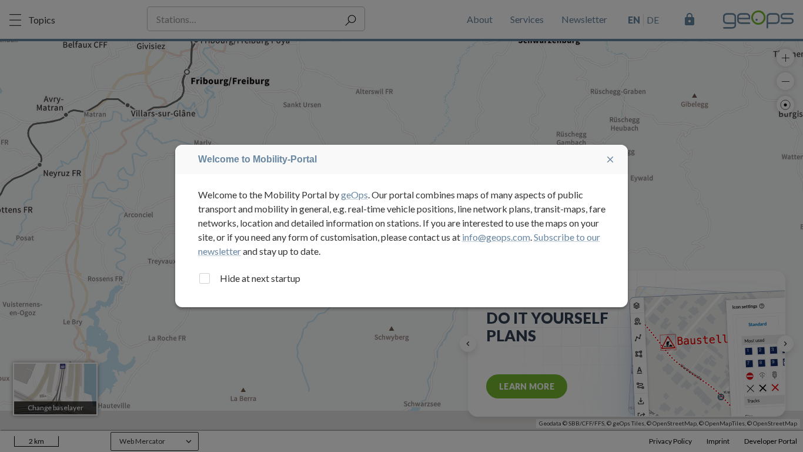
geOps (354, 194)
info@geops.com (496, 236)
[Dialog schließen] (610, 159)
